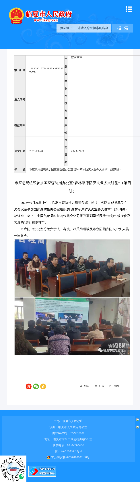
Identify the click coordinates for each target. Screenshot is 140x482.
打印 (101, 386)
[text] (93, 28)
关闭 (116, 386)
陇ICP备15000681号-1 (68, 451)
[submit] (122, 28)
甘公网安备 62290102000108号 (70, 457)
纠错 (86, 386)
